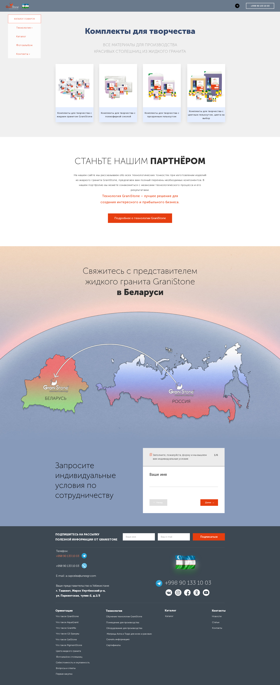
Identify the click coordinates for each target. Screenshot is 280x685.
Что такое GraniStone (67, 616)
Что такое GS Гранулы (67, 633)
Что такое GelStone (66, 639)
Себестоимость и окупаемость (73, 662)
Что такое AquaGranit (67, 622)
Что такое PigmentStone (69, 645)
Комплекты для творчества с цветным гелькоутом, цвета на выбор (206, 115)
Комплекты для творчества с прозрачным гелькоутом (162, 115)
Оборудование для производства (124, 628)
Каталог (21, 36)
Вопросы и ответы (66, 668)
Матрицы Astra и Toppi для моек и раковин (129, 633)
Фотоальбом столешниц (69, 656)
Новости (217, 616)
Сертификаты (113, 645)
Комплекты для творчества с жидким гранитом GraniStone (74, 115)
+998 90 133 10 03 (260, 6)
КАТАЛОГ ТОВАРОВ (24, 19)
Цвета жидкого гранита (68, 651)
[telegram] (237, 6)
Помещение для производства (122, 622)
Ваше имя (158, 474)
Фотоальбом (24, 45)
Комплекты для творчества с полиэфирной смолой (118, 115)
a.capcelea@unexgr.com (81, 575)
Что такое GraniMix (66, 628)
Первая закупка (64, 673)
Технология (23, 27)
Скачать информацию (118, 639)
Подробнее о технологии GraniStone (140, 218)
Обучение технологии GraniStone (124, 616)
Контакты (22, 53)
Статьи (215, 622)
